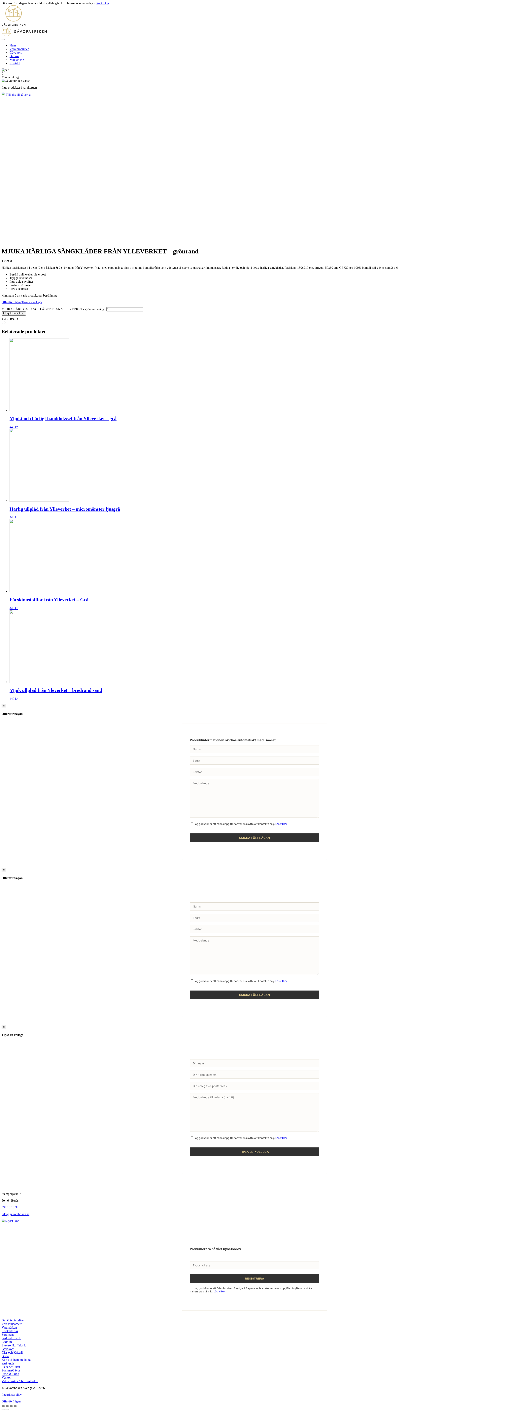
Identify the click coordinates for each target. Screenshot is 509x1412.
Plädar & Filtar (11, 1367)
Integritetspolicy (12, 1394)
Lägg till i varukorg (13, 313)
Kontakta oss (10, 1331)
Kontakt (15, 63)
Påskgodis (8, 1363)
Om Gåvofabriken (13, 1320)
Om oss (14, 56)
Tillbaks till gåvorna (18, 94)
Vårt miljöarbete (12, 1324)
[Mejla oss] (10, 1221)
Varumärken (9, 1327)
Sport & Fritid (10, 1374)
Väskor (6, 1377)
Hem (13, 45)
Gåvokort (15, 52)
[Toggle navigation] (3, 39)
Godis (5, 1356)
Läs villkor (281, 823)
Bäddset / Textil (11, 1338)
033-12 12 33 (10, 1207)
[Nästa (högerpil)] (7, 1409)
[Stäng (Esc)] (3, 1406)
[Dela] (7, 1406)
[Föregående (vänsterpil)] (3, 1409)
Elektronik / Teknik (14, 1345)
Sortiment (8, 1334)
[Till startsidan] (254, 21)
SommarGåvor (11, 1370)
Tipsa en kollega (31, 302)
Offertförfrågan (11, 302)
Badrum (7, 1341)
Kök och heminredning (16, 1359)
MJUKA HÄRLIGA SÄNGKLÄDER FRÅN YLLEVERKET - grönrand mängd (54, 309)
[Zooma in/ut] (15, 1406)
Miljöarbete (17, 59)
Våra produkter (19, 49)
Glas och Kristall (12, 1352)
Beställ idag (103, 3)
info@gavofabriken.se (15, 1214)
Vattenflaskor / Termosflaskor (20, 1381)
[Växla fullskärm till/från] (11, 1406)
